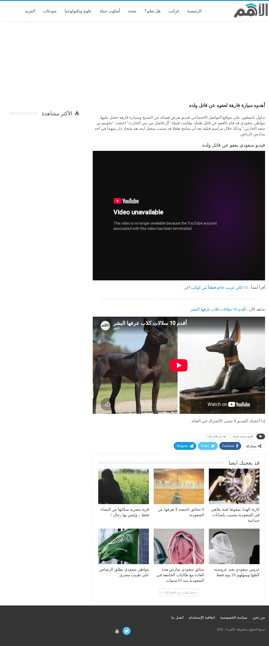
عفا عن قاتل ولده (217, 436)
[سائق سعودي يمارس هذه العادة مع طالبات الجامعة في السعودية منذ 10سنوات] (179, 546)
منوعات (50, 11)
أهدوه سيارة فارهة (243, 436)
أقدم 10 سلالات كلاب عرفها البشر (218, 309)
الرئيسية (194, 11)
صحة (132, 11)
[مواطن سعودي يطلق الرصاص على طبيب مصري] (123, 546)
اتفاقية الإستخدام (202, 617)
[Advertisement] (134, 64)
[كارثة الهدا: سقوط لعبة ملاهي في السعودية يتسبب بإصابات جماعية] (234, 486)
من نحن (259, 617)
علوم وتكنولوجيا (78, 11)
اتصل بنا (177, 617)
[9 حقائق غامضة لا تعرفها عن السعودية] (179, 486)
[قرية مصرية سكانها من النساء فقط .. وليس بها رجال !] (123, 486)
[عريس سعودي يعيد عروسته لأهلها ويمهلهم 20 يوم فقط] (234, 546)
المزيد (30, 11)
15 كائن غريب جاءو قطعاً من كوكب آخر (216, 287)
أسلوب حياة (110, 11)
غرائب (173, 11)
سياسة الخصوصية (233, 617)
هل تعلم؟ (152, 11)
